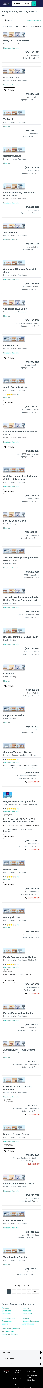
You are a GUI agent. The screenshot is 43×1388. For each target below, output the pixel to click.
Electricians (6, 1311)
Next (35, 1292)
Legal (15, 1384)
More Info (15, 48)
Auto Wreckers (28, 1324)
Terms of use (17, 1378)
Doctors (5, 1324)
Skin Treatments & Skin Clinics (15, 804)
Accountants (6, 1321)
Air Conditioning (8, 1331)
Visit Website (9, 90)
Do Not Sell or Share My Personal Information (32, 1378)
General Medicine (35, 804)
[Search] (33, 3)
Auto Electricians (8, 1318)
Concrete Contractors (30, 1321)
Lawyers (25, 1308)
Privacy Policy (32, 1371)
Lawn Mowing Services (11, 1329)
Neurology (7, 755)
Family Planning (9, 524)
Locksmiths (6, 1313)
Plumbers (5, 1308)
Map (8, 20)
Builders (25, 1318)
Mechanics (26, 1311)
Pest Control (27, 1313)
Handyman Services (9, 1334)
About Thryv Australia (17, 1371)
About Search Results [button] (34, 21)
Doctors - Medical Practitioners (15, 44)
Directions (7, 48)
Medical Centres (34, 960)
